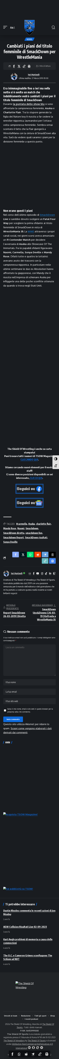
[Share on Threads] (52, 554)
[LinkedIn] (50, 574)
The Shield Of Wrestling (14, 1040)
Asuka (31, 523)
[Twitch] (54, 574)
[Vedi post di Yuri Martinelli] (14, 76)
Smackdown (32, 528)
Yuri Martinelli (33, 74)
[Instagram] (42, 574)
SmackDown (47, 214)
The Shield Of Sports (37, 1040)
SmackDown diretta (13, 533)
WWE (31, 231)
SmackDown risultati (36, 537)
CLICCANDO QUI (29, 459)
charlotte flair (43, 523)
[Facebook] (34, 574)
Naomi (20, 528)
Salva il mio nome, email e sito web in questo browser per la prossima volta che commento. (30, 710)
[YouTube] (37, 574)
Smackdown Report (13, 537)
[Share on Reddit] (26, 1054)
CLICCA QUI (36, 477)
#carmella (21, 523)
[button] (6, 27)
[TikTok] (46, 574)
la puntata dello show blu (29, 104)
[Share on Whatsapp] (19, 1054)
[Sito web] (29, 574)
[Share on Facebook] (14, 66)
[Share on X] (19, 66)
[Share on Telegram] (33, 1054)
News (29, 39)
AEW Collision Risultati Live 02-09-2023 (25, 926)
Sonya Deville (10, 542)
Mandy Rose (9, 528)
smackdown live (34, 533)
